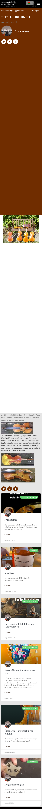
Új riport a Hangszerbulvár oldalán (19, 732)
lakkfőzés (9, 572)
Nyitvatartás (11, 519)
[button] (3, 41)
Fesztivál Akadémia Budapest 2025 (20, 671)
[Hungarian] (30, 3)
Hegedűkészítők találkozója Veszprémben (19, 625)
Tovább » (8, 535)
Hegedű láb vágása (14, 784)
